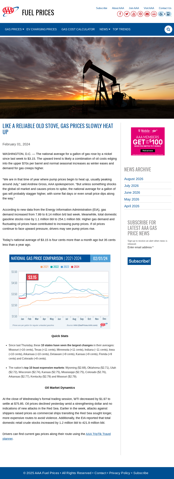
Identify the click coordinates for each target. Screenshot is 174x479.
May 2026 (131, 199)
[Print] (153, 13)
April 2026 (131, 206)
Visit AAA (149, 8)
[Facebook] (120, 13)
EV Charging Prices (42, 29)
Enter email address (140, 247)
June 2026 (132, 192)
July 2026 (131, 186)
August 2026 (133, 179)
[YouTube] (133, 13)
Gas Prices (13, 29)
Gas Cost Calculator (78, 29)
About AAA (118, 8)
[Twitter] (126, 13)
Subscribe (101, 8)
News (104, 29)
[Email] (147, 13)
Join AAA (134, 8)
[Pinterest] (140, 13)
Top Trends (121, 29)
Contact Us (165, 8)
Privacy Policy (119, 473)
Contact (100, 473)
